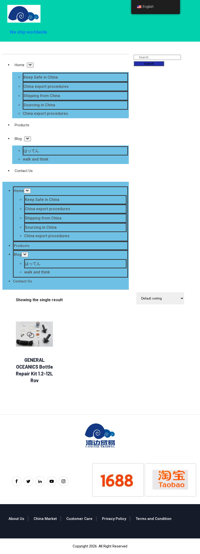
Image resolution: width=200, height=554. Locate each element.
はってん (31, 150)
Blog (18, 138)
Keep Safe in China (40, 77)
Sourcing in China (39, 105)
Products (22, 125)
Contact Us (24, 171)
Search (149, 63)
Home (19, 65)
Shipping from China (41, 95)
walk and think (36, 159)
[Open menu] (30, 65)
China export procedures (46, 86)
